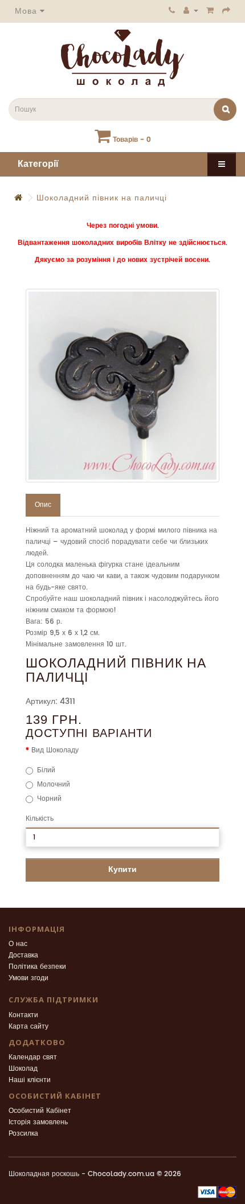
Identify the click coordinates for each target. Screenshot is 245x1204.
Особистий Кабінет (40, 1110)
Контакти (23, 1015)
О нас (18, 944)
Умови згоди (28, 978)
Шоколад (23, 1068)
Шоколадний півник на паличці (101, 197)
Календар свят (33, 1057)
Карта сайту (28, 1026)
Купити (122, 869)
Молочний (53, 784)
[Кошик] (210, 10)
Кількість (40, 818)
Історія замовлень (38, 1122)
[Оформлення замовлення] (226, 10)
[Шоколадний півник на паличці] (122, 385)
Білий (46, 770)
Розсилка (23, 1133)
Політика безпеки (37, 966)
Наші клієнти (30, 1080)
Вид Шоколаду (55, 750)
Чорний (49, 798)
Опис (43, 504)
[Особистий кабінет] (190, 10)
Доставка (23, 955)
